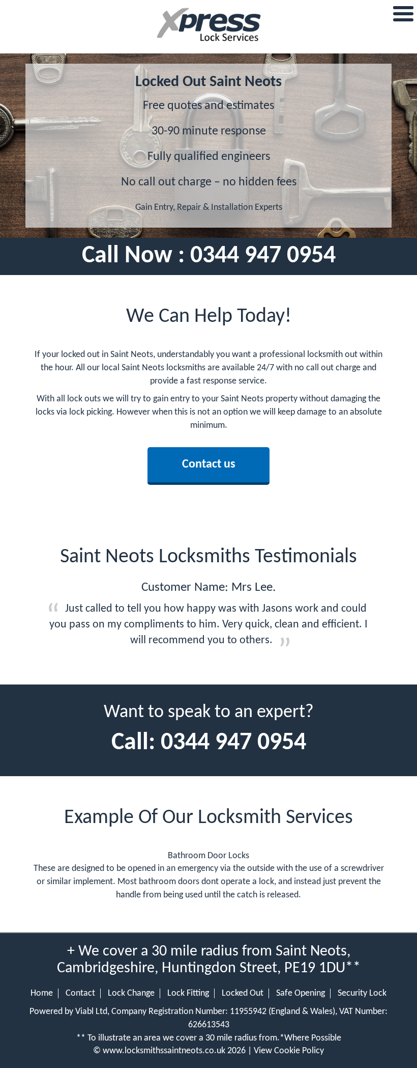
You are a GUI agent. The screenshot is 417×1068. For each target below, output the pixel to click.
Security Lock (362, 993)
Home (42, 993)
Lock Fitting (188, 993)
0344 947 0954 (263, 256)
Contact (80, 993)
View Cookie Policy (289, 1051)
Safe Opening (300, 993)
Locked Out (242, 993)
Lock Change (131, 993)
